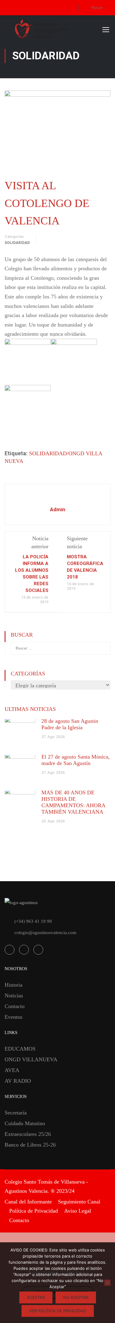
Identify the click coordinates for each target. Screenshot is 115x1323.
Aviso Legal (77, 1211)
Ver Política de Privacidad (57, 1310)
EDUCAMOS (20, 1049)
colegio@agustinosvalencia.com (45, 932)
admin (57, 509)
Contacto (15, 1006)
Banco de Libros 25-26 (30, 1145)
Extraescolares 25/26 (28, 1134)
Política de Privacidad (33, 1211)
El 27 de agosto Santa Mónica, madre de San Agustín (75, 760)
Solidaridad (17, 243)
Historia (13, 985)
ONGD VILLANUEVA (31, 1059)
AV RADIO (18, 1081)
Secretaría (16, 1113)
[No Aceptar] (107, 1283)
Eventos (13, 1017)
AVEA (12, 1070)
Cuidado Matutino (25, 1123)
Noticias (14, 995)
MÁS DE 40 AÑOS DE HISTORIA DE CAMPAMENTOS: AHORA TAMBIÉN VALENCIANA (73, 802)
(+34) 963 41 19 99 (33, 921)
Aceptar (36, 1297)
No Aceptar (75, 1297)
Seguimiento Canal (79, 1202)
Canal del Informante (28, 1202)
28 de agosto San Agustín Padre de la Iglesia (69, 724)
